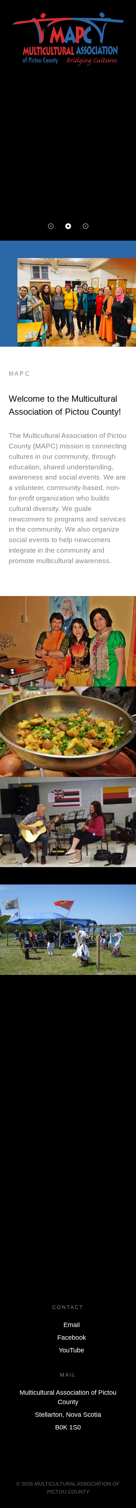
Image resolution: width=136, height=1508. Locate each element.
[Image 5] (68, 880)
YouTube (71, 1350)
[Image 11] (68, 1014)
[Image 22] (68, 1109)
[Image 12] (68, 1022)
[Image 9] (68, 996)
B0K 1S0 (68, 1427)
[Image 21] (68, 1101)
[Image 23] (68, 1118)
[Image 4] (68, 871)
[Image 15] (68, 1049)
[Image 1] (68, 641)
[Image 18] (68, 1075)
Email (71, 1325)
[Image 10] (68, 1005)
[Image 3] (68, 822)
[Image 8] (68, 988)
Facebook (71, 1337)
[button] (51, 226)
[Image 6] (68, 929)
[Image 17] (68, 1066)
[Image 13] (68, 1031)
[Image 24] (68, 1127)
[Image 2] (68, 731)
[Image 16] (68, 1057)
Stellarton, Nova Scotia (68, 1414)
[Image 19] (68, 1083)
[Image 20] (68, 1092)
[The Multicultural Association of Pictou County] (68, 38)
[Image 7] (68, 979)
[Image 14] (68, 1040)
